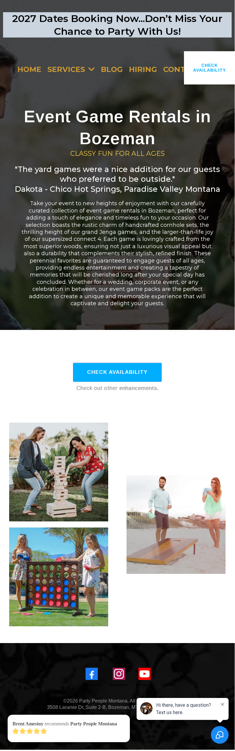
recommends (65, 723)
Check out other (117, 388)
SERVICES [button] (67, 69)
